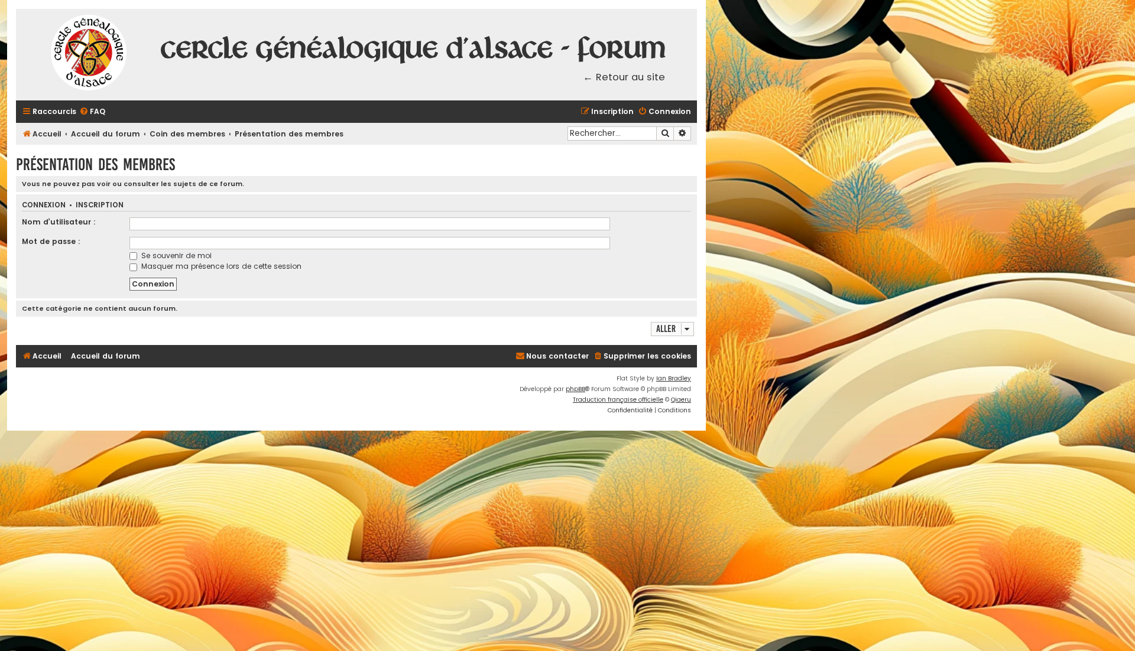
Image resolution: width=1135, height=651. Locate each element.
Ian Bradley (673, 378)
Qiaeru (681, 399)
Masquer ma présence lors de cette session (220, 266)
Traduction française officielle (618, 399)
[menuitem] (92, 112)
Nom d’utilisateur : (59, 222)
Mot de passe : (51, 241)
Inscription (100, 205)
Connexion (44, 205)
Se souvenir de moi (175, 255)
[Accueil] (89, 54)
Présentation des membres (95, 164)
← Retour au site (624, 77)
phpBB (575, 389)
